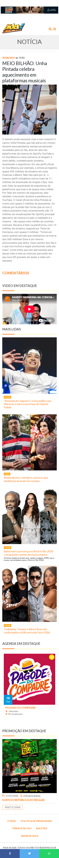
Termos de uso (22, 828)
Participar (12, 807)
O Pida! (11, 820)
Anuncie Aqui (29, 835)
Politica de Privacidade (36, 820)
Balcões (41, 828)
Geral (7, 474)
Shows (7, 397)
